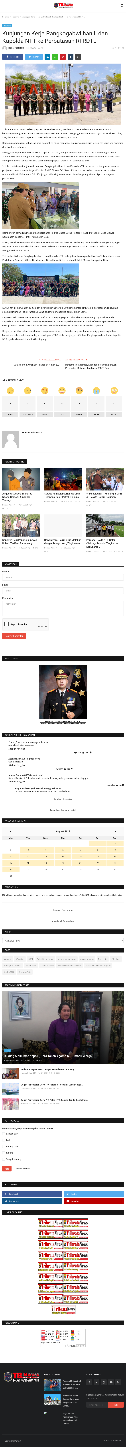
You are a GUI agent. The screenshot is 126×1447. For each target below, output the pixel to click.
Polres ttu (102, 959)
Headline (15, 17)
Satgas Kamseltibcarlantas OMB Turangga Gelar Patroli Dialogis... (62, 495)
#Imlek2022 (9, 972)
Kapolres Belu (47, 965)
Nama (5, 571)
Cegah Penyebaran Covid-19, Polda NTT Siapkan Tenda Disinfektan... (55, 1100)
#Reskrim (115, 959)
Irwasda (7, 959)
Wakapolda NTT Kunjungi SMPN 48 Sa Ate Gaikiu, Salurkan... (104, 495)
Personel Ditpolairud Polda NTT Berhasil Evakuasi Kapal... (72, 1384)
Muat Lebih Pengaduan (63, 921)
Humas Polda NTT (16, 48)
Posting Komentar (14, 635)
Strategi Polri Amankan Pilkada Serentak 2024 (37, 364)
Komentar (11, 564)
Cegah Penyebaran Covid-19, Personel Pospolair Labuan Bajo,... (52, 1084)
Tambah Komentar (63, 799)
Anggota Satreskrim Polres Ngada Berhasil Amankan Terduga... (17, 497)
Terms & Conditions (112, 1440)
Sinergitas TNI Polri (12, 965)
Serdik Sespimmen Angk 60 (98, 965)
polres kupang (87, 959)
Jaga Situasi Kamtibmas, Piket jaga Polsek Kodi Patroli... (70, 1418)
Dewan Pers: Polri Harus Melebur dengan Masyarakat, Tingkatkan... (63, 542)
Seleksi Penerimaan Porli (69, 965)
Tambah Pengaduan (63, 910)
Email (5, 584)
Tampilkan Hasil (22, 1168)
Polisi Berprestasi (45, 959)
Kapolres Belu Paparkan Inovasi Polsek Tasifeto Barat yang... (19, 542)
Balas (79, 752)
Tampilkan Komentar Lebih (63, 810)
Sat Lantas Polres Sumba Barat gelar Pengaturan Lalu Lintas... (71, 1400)
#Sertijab (20, 959)
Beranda (5, 17)
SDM (30, 959)
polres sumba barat (67, 959)
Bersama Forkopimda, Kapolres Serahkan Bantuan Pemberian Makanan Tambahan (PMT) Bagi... (90, 366)
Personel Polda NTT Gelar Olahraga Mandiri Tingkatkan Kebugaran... (102, 543)
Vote (7, 1168)
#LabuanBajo (25, 972)
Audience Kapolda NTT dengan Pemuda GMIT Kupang (47, 1069)
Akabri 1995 (31, 965)
